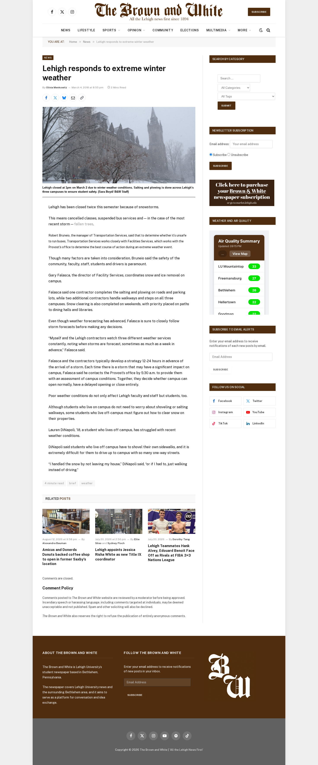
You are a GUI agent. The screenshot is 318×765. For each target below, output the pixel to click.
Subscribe (259, 11)
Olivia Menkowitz (56, 87)
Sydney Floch (116, 543)
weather (87, 483)
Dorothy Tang (181, 539)
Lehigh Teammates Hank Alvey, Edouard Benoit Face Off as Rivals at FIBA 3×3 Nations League (171, 553)
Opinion (134, 30)
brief (72, 483)
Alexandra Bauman (54, 543)
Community (163, 30)
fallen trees (83, 224)
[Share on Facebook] (46, 98)
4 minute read (54, 483)
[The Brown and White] (159, 12)
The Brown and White (153, 749)
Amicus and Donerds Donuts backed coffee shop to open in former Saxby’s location (66, 557)
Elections (189, 30)
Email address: (219, 144)
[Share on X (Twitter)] (55, 98)
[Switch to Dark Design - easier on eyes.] (261, 30)
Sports (109, 30)
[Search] (268, 30)
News (66, 30)
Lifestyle (86, 30)
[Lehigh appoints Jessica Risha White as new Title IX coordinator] (118, 521)
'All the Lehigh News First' (186, 749)
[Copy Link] (82, 98)
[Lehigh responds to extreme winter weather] (118, 145)
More (242, 30)
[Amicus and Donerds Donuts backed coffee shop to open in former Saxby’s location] (66, 521)
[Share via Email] (73, 98)
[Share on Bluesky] (64, 98)
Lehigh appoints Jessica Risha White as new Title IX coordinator (118, 554)
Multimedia (216, 30)
